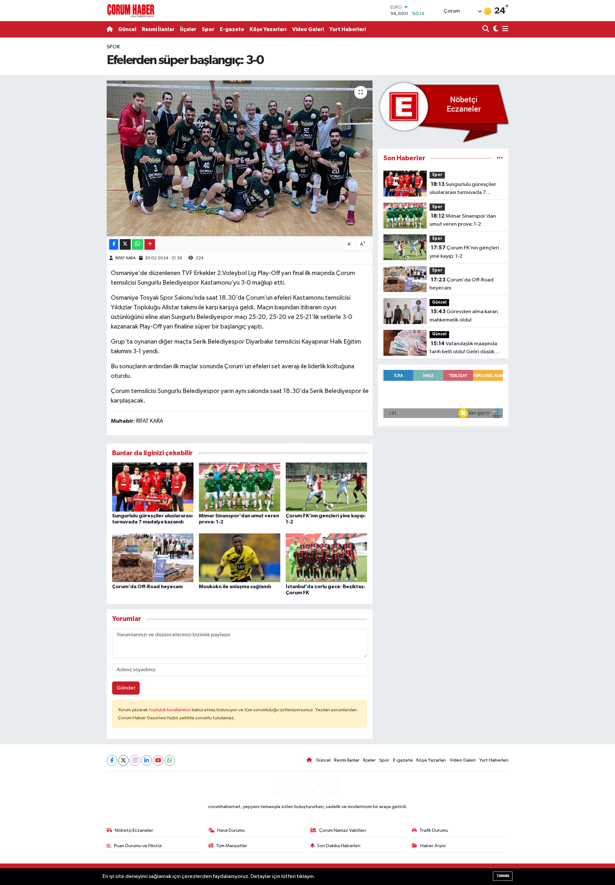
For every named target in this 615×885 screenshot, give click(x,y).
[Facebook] (112, 760)
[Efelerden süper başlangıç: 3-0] (240, 158)
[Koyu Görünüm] (495, 29)
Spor (208, 29)
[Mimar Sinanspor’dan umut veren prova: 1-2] (239, 486)
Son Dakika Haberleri (338, 845)
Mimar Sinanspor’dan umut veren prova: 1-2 (463, 220)
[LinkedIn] (146, 760)
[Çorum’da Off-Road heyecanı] (152, 557)
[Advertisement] (78, 139)
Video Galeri (308, 29)
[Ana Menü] (504, 29)
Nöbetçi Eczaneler (134, 830)
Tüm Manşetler (231, 845)
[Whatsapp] (169, 760)
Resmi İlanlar (158, 29)
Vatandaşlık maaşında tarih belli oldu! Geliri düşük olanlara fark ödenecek (463, 348)
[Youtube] (158, 760)
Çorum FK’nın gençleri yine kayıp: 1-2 (464, 252)
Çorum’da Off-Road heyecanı (147, 586)
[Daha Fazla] (149, 244)
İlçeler (188, 29)
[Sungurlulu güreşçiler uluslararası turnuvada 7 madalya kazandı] (152, 486)
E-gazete (232, 29)
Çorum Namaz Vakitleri (342, 830)
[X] (123, 760)
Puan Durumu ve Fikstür (138, 845)
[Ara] (486, 29)
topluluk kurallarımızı (170, 709)
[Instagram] (135, 760)
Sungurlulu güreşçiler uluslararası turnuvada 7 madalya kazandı (463, 189)
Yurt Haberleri (347, 29)
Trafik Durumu (434, 830)
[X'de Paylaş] (125, 244)
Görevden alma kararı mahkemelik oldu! (464, 316)
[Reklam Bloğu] (443, 111)
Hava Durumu (231, 830)
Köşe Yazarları (268, 29)
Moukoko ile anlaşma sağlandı (235, 586)
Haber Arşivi (433, 845)
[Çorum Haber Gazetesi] (131, 10)
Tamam (502, 876)
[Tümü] (500, 158)
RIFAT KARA (125, 258)
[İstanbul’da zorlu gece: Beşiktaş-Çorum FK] (326, 557)
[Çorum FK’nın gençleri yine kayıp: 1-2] (326, 486)
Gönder (126, 688)
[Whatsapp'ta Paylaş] (137, 244)
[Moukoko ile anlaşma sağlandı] (239, 557)
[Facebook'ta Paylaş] (113, 244)
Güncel (127, 29)
